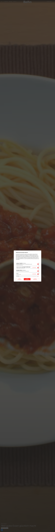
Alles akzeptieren (27, 279)
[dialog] (27, 266)
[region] (27, 269)
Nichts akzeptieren (20, 279)
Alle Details (34, 267)
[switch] (38, 263)
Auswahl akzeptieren (35, 279)
